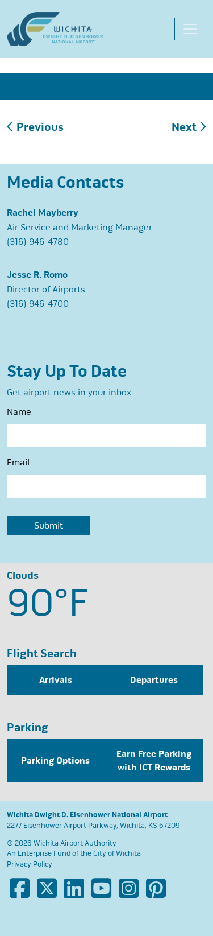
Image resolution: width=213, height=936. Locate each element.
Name (19, 412)
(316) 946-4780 (38, 242)
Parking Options (55, 760)
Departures (154, 680)
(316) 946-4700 (38, 304)
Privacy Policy (29, 864)
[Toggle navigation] (190, 29)
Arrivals (55, 680)
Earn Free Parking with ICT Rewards (153, 760)
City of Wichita (117, 853)
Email (18, 462)
